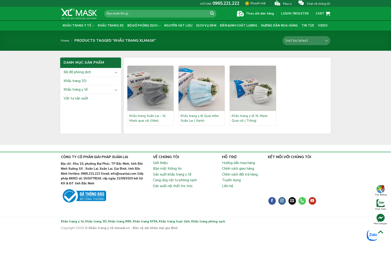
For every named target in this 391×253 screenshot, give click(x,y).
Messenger (380, 223)
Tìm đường (380, 194)
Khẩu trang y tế (77, 26)
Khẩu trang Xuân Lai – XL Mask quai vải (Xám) (147, 118)
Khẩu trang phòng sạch (208, 221)
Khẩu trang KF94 (145, 221)
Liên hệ (227, 185)
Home (65, 41)
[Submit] (212, 14)
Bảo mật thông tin (167, 168)
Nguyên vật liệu (178, 26)
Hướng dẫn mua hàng (279, 26)
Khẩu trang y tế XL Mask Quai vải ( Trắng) (249, 118)
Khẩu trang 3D (111, 26)
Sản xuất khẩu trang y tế (172, 174)
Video (322, 26)
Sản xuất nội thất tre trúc (173, 185)
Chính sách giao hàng (238, 168)
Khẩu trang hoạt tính (174, 221)
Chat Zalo (380, 209)
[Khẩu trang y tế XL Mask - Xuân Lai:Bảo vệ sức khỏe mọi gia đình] (79, 13)
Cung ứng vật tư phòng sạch (175, 180)
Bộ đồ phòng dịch (142, 26)
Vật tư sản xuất (76, 98)
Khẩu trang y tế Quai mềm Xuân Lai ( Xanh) (200, 118)
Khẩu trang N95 (119, 221)
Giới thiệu (160, 162)
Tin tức (308, 26)
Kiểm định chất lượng (238, 26)
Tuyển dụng (231, 180)
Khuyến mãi (258, 3)
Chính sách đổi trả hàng (240, 174)
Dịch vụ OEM (206, 26)
